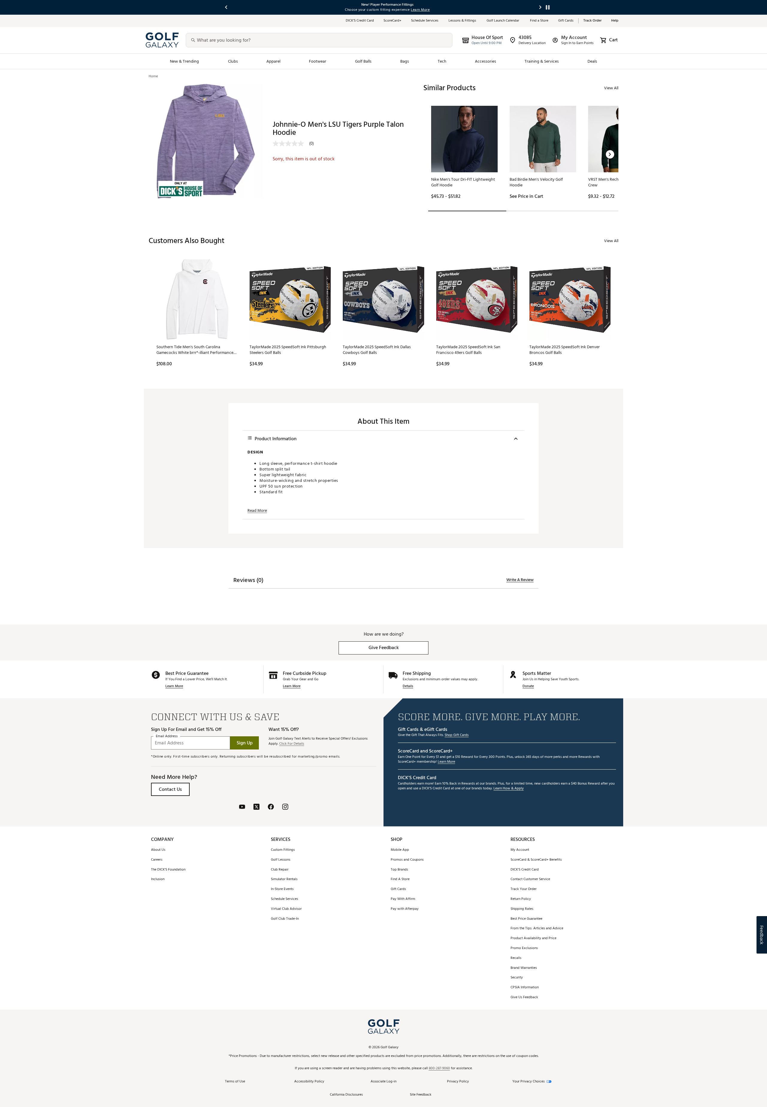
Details (408, 686)
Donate (528, 686)
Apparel (273, 61)
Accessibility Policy (309, 1081)
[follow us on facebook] (270, 807)
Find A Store (400, 879)
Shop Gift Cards (457, 735)
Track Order (592, 20)
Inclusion (157, 879)
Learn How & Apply (508, 788)
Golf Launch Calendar (503, 20)
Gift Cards (565, 20)
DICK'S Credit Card (525, 869)
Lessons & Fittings (463, 20)
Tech (442, 61)
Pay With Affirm (403, 899)
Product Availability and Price (533, 938)
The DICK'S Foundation (168, 869)
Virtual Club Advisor (286, 909)
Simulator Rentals (284, 879)
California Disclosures (346, 1094)
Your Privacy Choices (528, 1081)
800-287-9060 (439, 1068)
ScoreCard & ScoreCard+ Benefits (536, 859)
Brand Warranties (524, 968)
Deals (592, 61)
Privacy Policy (458, 1081)
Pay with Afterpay (405, 909)
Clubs (233, 61)
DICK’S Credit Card (360, 20)
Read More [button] (257, 511)
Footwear (317, 61)
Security (517, 977)
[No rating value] (291, 144)
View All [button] (611, 88)
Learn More (174, 686)
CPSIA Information (525, 987)
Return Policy (521, 899)
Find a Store (539, 20)
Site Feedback (420, 1094)
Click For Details (291, 743)
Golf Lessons (280, 859)
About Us (158, 850)
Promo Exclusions (524, 948)
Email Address (167, 736)
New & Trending (184, 61)
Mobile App (400, 850)
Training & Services (542, 61)
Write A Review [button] (520, 580)
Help (614, 20)
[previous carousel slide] (226, 7)
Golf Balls (363, 61)
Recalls (516, 958)
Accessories (485, 61)
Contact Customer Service (530, 879)
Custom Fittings (283, 850)
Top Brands (399, 869)
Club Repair (280, 869)
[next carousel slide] (540, 7)
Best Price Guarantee (526, 919)
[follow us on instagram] (285, 807)
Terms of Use (235, 1081)
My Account (520, 850)
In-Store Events (282, 889)
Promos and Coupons (407, 859)
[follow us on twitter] (256, 807)
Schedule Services (425, 20)
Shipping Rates (522, 909)
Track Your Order (524, 889)
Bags (404, 61)
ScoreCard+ (392, 20)
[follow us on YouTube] (242, 807)
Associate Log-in (383, 1081)
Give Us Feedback (524, 997)
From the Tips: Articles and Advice (537, 928)
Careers (156, 859)
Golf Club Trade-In (285, 919)
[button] (610, 154)
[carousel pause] (547, 7)
